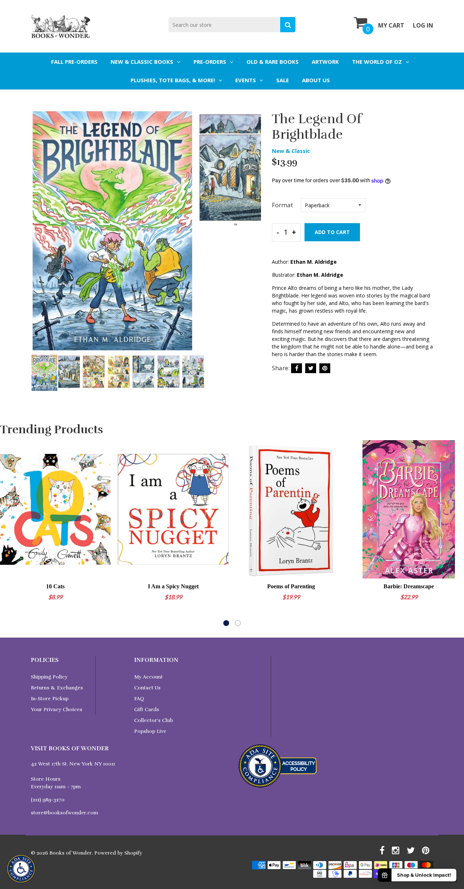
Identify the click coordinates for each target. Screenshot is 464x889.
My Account (148, 677)
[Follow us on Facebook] (296, 368)
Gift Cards (146, 709)
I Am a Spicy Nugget (173, 586)
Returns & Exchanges (57, 688)
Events (245, 80)
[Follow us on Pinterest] (324, 368)
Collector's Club (153, 720)
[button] (226, 623)
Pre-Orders (210, 61)
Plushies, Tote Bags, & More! (172, 80)
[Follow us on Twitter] (310, 368)
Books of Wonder (70, 853)
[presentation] (38, 236)
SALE (282, 80)
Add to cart (332, 232)
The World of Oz (377, 61)
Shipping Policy (49, 677)
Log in (423, 25)
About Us (316, 80)
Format (282, 205)
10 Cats (55, 586)
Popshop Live (150, 731)
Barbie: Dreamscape (409, 586)
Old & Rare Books (272, 61)
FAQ (139, 699)
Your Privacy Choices (56, 709)
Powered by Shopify (118, 853)
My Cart (391, 25)
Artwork (325, 61)
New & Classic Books (142, 61)
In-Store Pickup (50, 699)
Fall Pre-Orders (74, 61)
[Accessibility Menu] (21, 868)
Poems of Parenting (291, 586)
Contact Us (147, 688)
